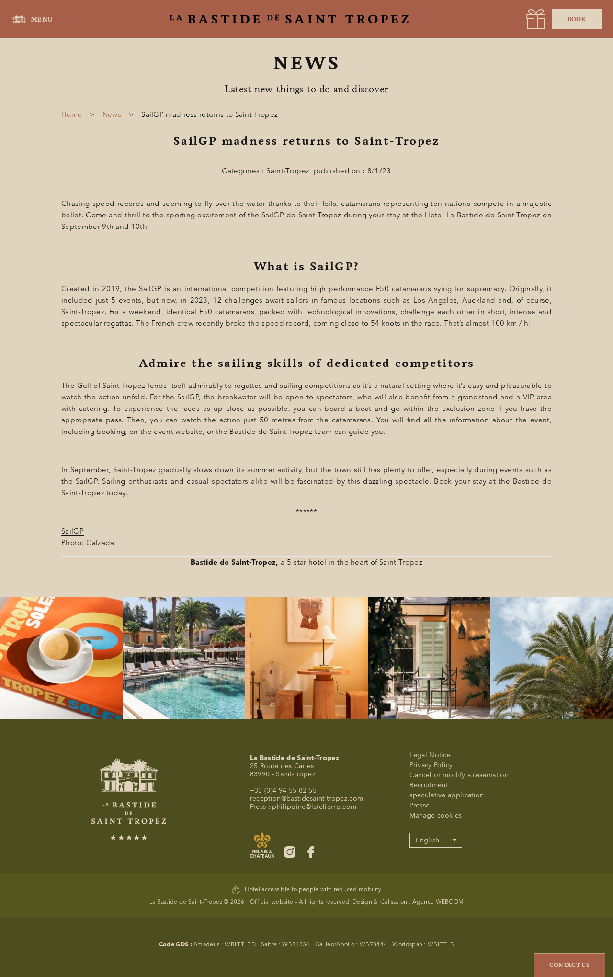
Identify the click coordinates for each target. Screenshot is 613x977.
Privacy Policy (431, 765)
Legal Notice (430, 755)
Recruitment (428, 785)
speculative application (446, 795)
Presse (419, 805)
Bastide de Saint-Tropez (233, 562)
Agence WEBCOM (438, 901)
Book (577, 19)
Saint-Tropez (287, 171)
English (427, 840)
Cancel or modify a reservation (459, 775)
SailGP (72, 531)
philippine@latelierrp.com (314, 807)
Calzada (100, 542)
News (111, 114)
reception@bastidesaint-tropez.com (306, 799)
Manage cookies (435, 815)
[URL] (536, 19)
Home (71, 114)
